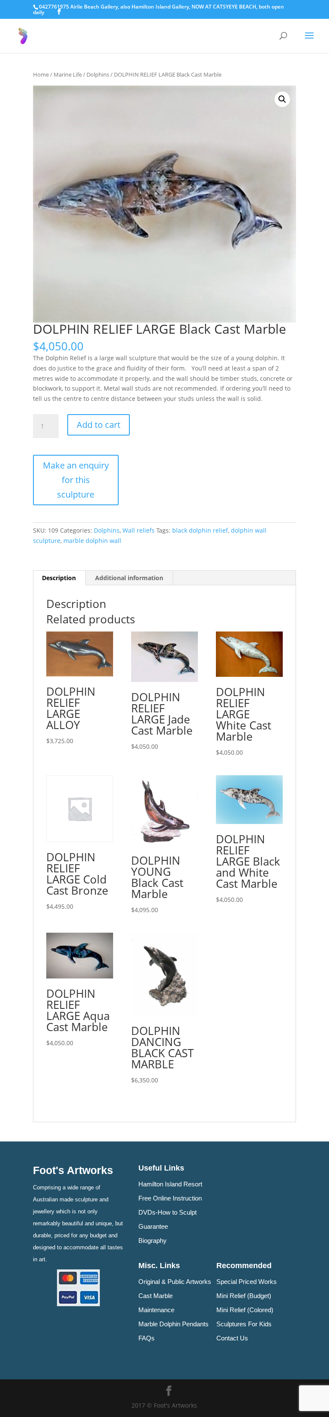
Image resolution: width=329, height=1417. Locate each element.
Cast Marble (155, 1295)
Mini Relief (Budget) (243, 1295)
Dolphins (98, 74)
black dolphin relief (200, 530)
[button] (282, 99)
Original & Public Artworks (174, 1281)
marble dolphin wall (92, 541)
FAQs (146, 1338)
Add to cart (98, 424)
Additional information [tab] (129, 578)
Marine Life (68, 74)
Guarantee (153, 1226)
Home (41, 74)
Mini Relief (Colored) (244, 1309)
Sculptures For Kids (244, 1324)
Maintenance (156, 1309)
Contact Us (232, 1338)
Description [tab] (59, 578)
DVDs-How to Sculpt (167, 1212)
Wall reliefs (139, 530)
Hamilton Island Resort (170, 1184)
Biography (152, 1240)
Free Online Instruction (170, 1198)
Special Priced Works (246, 1281)
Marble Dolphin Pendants (173, 1324)
